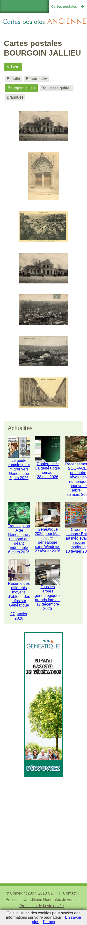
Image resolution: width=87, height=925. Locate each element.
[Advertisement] (43, 820)
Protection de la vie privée (41, 906)
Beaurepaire (36, 79)
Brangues (15, 97)
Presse (12, 899)
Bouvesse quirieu (57, 88)
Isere (15, 67)
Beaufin (13, 79)
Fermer (49, 922)
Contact (69, 893)
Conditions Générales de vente (50, 899)
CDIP (52, 893)
